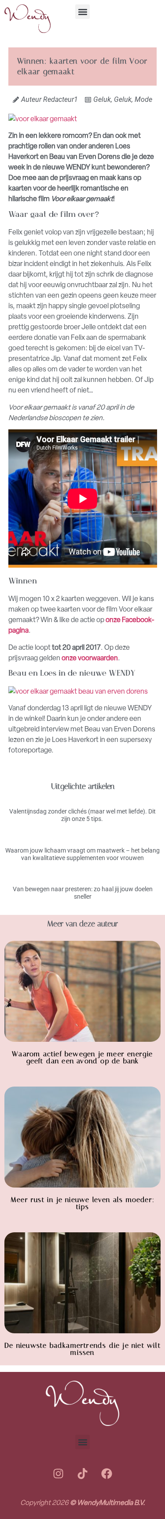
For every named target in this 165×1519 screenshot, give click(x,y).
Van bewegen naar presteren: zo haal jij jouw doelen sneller (83, 892)
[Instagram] (59, 1473)
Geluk (102, 99)
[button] (82, 11)
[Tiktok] (83, 1473)
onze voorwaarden (90, 658)
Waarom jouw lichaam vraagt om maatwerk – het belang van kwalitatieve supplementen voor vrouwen (82, 854)
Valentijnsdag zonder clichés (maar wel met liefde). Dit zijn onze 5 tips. (82, 815)
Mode (143, 99)
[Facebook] (107, 1473)
